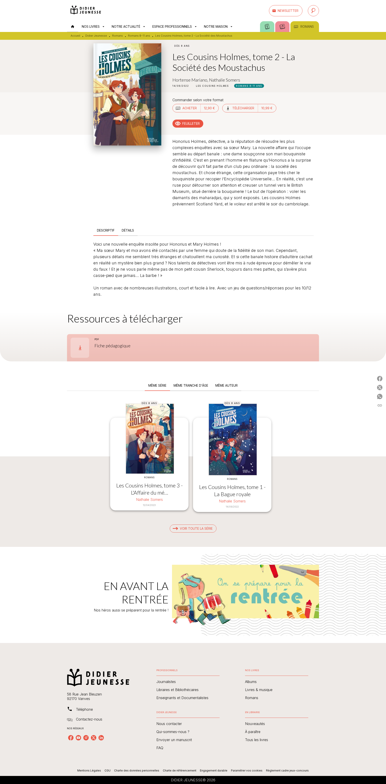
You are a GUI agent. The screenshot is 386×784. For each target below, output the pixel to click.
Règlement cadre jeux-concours (287, 770)
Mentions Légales (89, 770)
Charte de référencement (179, 770)
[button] (285, 10)
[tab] (72, 26)
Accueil (75, 35)
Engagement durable (213, 770)
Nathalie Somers (224, 79)
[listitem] (71, 738)
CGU (108, 770)
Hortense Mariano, (190, 79)
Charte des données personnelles (136, 770)
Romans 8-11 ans (139, 35)
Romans (117, 35)
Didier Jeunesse (96, 35)
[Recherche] (313, 10)
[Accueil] (86, 10)
